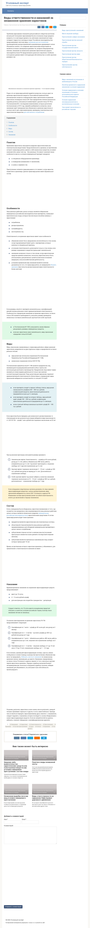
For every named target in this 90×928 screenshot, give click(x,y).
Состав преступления (20, 726)
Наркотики (24, 724)
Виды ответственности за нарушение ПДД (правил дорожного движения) (43, 798)
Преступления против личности (72, 51)
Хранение (47, 726)
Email (24, 819)
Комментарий (8, 825)
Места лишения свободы (70, 33)
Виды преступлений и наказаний (72, 30)
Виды (10, 128)
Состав (10, 131)
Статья (39, 726)
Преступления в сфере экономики (73, 37)
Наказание (11, 135)
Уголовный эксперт (17, 3)
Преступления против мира (71, 54)
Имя (6, 819)
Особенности (12, 125)
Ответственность (36, 724)
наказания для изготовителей (38, 42)
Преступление (48, 724)
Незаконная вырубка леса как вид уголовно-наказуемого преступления (16, 798)
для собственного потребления (34, 112)
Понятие (11, 122)
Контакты (10, 11)
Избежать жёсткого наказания (31, 657)
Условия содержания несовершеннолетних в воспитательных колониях (70, 102)
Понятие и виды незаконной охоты (43, 763)
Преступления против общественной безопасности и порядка (26, 25)
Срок (31, 726)
